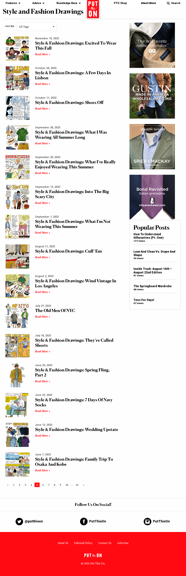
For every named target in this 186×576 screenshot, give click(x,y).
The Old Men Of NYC (55, 310)
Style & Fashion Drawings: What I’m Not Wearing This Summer (73, 224)
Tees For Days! (144, 300)
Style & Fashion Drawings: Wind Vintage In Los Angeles (75, 283)
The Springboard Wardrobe (153, 286)
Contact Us (104, 543)
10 (67, 485)
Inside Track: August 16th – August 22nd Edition (153, 270)
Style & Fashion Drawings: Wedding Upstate (76, 429)
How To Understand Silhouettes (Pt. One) (148, 236)
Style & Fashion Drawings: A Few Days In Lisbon (73, 75)
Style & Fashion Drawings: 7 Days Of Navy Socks (74, 402)
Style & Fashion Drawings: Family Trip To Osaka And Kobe (74, 461)
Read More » (42, 54)
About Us (63, 543)
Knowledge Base (66, 3)
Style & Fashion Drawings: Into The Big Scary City (72, 194)
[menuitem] (12, 3)
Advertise (123, 543)
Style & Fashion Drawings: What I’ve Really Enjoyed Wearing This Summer (75, 164)
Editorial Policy (83, 543)
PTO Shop (120, 3)
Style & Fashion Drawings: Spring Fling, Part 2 (72, 372)
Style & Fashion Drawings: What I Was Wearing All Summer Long (71, 134)
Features (11, 3)
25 (77, 485)
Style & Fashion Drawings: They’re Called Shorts (74, 343)
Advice (36, 3)
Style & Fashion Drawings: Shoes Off (69, 102)
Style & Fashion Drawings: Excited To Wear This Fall (76, 45)
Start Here (148, 3)
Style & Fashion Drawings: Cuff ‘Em (68, 251)
